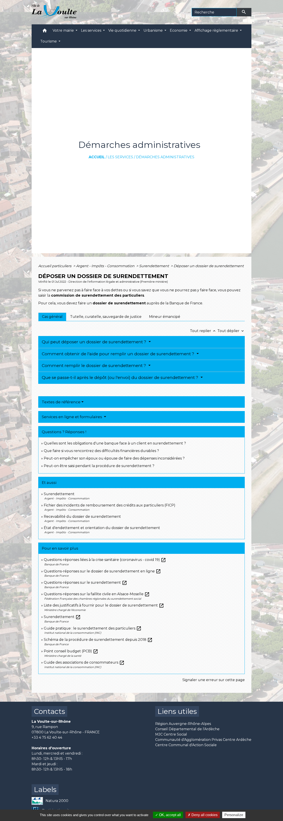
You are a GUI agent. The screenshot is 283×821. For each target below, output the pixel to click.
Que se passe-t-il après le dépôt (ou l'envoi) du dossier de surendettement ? (120, 377)
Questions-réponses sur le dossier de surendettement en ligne (102, 571)
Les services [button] (91, 30)
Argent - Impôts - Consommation (105, 266)
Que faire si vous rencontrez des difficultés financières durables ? (101, 451)
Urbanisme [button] (153, 30)
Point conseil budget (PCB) (71, 651)
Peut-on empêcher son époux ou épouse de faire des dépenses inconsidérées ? (114, 458)
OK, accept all (169, 815)
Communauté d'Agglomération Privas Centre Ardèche (203, 740)
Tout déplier (231, 331)
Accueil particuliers (55, 266)
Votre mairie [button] (64, 30)
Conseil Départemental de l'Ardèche (187, 729)
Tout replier (203, 331)
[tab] (52, 317)
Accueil (97, 157)
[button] (44, 31)
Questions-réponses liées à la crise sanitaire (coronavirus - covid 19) (105, 560)
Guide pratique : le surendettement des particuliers (93, 628)
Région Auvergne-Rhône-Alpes (183, 724)
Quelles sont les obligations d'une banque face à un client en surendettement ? (115, 443)
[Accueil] (54, 12)
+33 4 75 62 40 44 (47, 737)
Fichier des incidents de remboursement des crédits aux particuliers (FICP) (109, 505)
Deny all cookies (204, 815)
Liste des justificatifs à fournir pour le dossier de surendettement (104, 605)
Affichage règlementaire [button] (217, 30)
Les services (120, 157)
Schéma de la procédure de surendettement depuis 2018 (98, 639)
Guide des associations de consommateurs (84, 662)
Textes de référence (61, 402)
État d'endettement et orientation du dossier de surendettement (102, 528)
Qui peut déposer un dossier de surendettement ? (94, 341)
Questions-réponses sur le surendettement (85, 582)
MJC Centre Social (171, 734)
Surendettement (154, 266)
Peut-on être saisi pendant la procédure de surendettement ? (99, 466)
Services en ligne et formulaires (72, 417)
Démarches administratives (165, 157)
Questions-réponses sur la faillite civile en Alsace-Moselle (97, 594)
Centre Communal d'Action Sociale (186, 745)
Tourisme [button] (49, 41)
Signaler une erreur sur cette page (213, 680)
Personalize (233, 815)
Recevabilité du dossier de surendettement (82, 516)
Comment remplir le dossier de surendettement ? (94, 365)
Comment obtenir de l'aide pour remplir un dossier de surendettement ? (118, 353)
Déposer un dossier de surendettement (209, 266)
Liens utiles (177, 711)
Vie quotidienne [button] (122, 30)
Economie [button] (179, 30)
